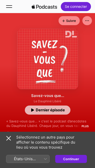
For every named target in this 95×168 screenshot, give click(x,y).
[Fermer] (8, 138)
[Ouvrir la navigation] (9, 6)
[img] (44, 6)
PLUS (85, 126)
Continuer (71, 159)
